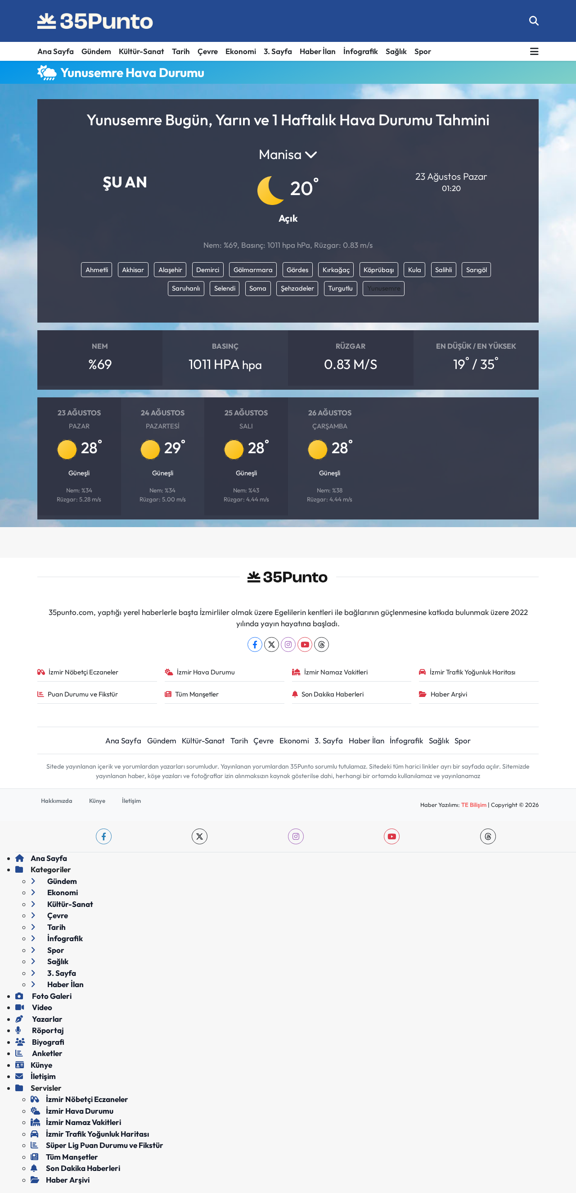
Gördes (297, 269)
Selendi (224, 288)
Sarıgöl (476, 269)
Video (41, 1007)
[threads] (488, 836)
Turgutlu (340, 288)
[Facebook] (255, 644)
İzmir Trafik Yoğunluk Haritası (472, 672)
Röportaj (47, 1030)
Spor (422, 51)
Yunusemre (383, 288)
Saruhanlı (186, 288)
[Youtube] (304, 644)
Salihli (443, 269)
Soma (257, 288)
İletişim (131, 800)
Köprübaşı (379, 269)
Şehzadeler (297, 288)
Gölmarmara (253, 269)
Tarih (181, 51)
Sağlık (396, 51)
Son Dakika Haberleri (333, 694)
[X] (271, 644)
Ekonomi (240, 51)
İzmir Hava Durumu (206, 672)
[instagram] (296, 836)
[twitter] (199, 836)
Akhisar (133, 269)
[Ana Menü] (534, 51)
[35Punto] (95, 21)
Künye (97, 800)
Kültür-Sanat (141, 51)
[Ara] (534, 21)
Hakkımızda (56, 800)
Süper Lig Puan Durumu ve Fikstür (104, 1145)
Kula (414, 269)
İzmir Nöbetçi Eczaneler (83, 672)
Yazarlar (47, 1019)
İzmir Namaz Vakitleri (336, 672)
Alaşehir (170, 269)
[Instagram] (288, 644)
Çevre (208, 51)
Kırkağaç (336, 269)
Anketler (47, 1053)
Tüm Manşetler (197, 694)
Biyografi (47, 1042)
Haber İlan (318, 51)
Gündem (96, 51)
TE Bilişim (473, 804)
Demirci (207, 269)
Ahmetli (97, 269)
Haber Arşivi (449, 694)
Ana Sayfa (55, 51)
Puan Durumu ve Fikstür (83, 694)
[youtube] (392, 836)
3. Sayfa (278, 51)
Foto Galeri (51, 996)
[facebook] (104, 836)
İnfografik (360, 51)
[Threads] (321, 644)
